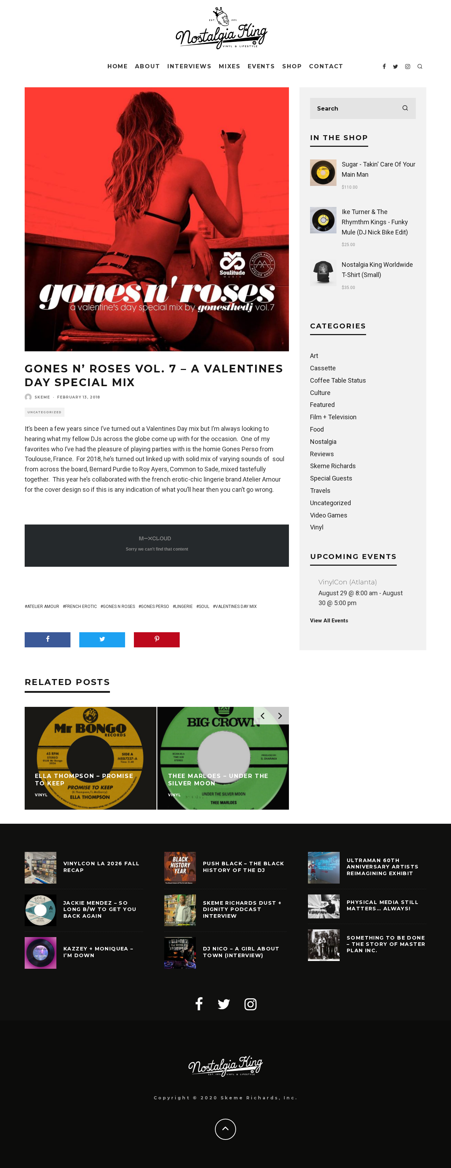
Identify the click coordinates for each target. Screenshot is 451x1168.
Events (262, 66)
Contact (326, 66)
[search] (405, 108)
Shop (292, 66)
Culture (320, 392)
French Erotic (81, 606)
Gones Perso (155, 606)
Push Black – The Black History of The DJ (243, 866)
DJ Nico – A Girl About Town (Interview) (241, 952)
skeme (42, 397)
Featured (322, 404)
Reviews (322, 454)
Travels (320, 490)
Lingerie (184, 606)
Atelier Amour (43, 606)
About (147, 66)
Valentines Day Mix (236, 606)
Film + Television (333, 417)
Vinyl (316, 527)
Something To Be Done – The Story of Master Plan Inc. (386, 944)
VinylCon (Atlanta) (348, 582)
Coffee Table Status (338, 380)
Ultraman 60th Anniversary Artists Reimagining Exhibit (383, 866)
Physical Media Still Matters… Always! (383, 905)
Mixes (230, 66)
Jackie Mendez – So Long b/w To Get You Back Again (100, 909)
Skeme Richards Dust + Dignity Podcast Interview (242, 909)
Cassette (323, 368)
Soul (204, 606)
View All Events (329, 620)
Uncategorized (44, 412)
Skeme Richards (333, 466)
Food (317, 429)
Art (314, 355)
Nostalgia (323, 441)
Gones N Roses (119, 606)
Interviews (189, 66)
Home (117, 66)
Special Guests (331, 478)
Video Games (328, 515)
